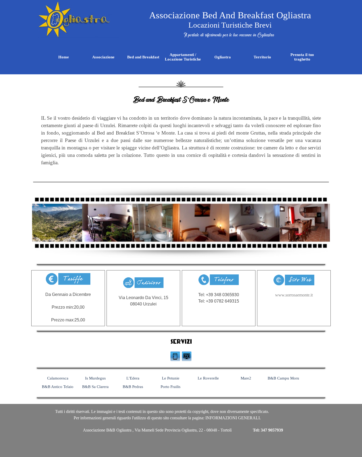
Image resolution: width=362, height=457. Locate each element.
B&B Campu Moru (283, 378)
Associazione (103, 57)
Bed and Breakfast (143, 57)
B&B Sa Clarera (95, 387)
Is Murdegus (95, 378)
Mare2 (246, 378)
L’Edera (132, 378)
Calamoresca (57, 378)
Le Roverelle (208, 378)
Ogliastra (222, 57)
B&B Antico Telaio (57, 387)
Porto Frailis (170, 387)
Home (63, 57)
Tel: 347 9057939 (268, 430)
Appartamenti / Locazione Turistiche (183, 57)
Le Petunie (170, 378)
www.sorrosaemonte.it (294, 295)
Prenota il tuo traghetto (302, 57)
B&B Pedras (133, 387)
